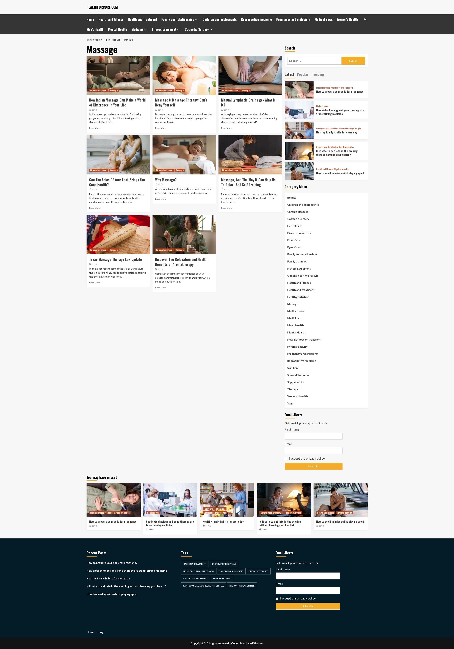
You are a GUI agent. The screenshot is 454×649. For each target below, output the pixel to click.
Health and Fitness (110, 19)
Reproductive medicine (256, 19)
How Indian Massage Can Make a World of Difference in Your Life (117, 102)
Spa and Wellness (298, 375)
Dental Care (294, 226)
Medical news (324, 19)
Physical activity (341, 169)
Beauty (291, 197)
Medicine (137, 29)
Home (90, 19)
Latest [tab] (289, 74)
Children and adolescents (220, 19)
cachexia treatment (194, 564)
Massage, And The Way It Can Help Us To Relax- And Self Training (248, 182)
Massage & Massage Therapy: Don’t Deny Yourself (181, 102)
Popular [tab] (302, 74)
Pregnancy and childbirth (293, 19)
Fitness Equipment (164, 29)
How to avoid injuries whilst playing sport (340, 173)
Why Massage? (166, 179)
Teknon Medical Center (241, 586)
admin (94, 110)
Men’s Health (95, 29)
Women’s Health (347, 19)
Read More (94, 128)
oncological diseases (231, 571)
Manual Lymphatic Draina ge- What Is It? (248, 102)
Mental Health (117, 29)
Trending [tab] (317, 74)
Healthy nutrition (346, 147)
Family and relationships (177, 19)
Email (288, 444)
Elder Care (293, 240)
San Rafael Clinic (222, 578)
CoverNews (238, 643)
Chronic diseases (297, 211)
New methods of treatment (304, 339)
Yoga (290, 403)
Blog (100, 632)
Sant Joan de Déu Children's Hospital (203, 586)
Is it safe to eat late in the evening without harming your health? (337, 153)
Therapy (292, 389)
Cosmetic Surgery (197, 29)
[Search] (365, 19)
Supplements (295, 382)
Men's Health (295, 325)
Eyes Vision (294, 247)
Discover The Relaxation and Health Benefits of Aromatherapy (181, 262)
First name (292, 429)
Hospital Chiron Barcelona (198, 571)
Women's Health (297, 396)
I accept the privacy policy (306, 458)
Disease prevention (299, 233)
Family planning (323, 88)
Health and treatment (142, 19)
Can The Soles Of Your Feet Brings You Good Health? (117, 182)
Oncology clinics (258, 571)
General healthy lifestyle (350, 129)
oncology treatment (195, 578)
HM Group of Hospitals (223, 564)
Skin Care (293, 367)
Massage (114, 90)
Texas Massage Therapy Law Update (115, 259)
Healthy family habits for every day (336, 132)
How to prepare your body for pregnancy (339, 91)
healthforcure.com (102, 7)
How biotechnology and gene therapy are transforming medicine (340, 112)
